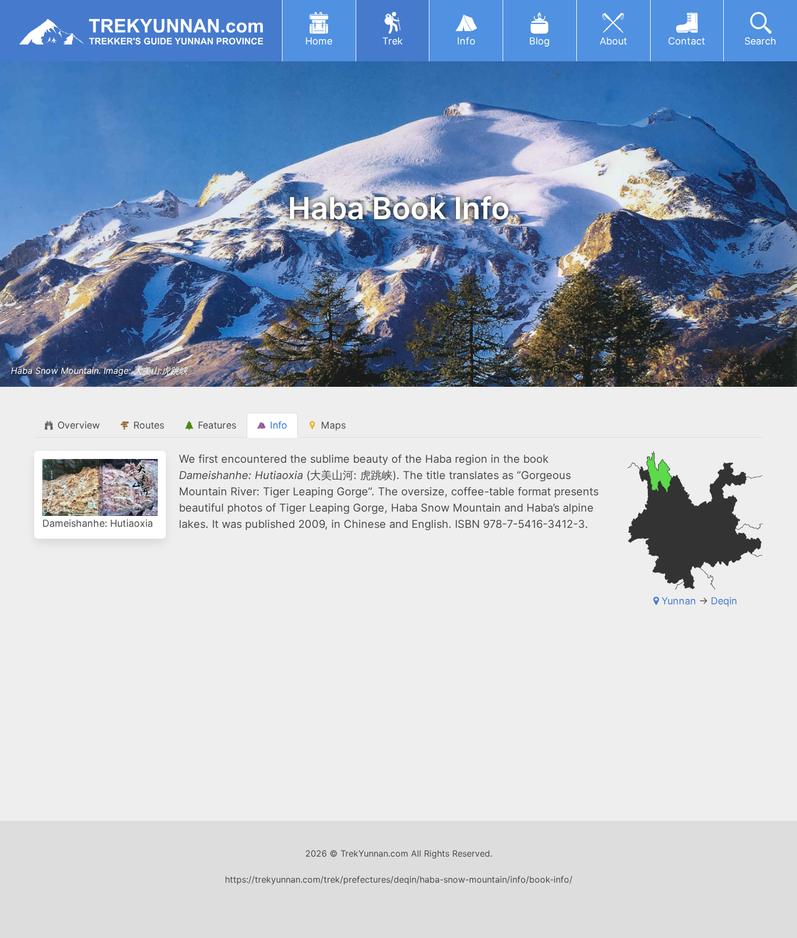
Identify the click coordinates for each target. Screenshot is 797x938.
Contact (686, 41)
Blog (539, 41)
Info (466, 41)
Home (318, 41)
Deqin (724, 601)
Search (760, 41)
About (613, 41)
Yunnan (678, 601)
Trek (392, 41)
